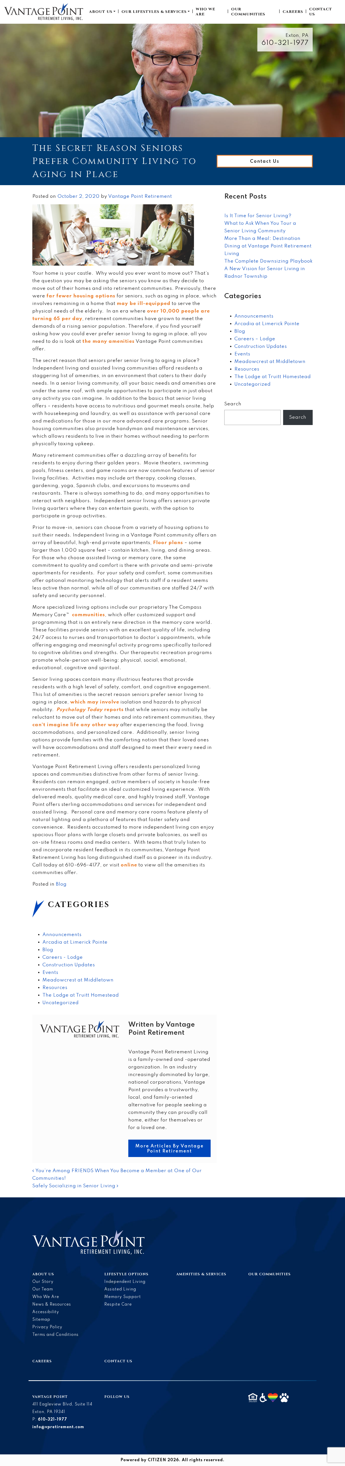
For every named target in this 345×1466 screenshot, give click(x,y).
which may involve (94, 702)
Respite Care (118, 1305)
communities (88, 614)
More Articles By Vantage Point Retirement (169, 1148)
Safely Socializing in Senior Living (74, 1185)
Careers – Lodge (254, 338)
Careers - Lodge (62, 957)
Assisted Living (120, 1289)
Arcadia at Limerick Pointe (75, 942)
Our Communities (248, 12)
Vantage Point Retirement (140, 196)
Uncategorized (60, 1002)
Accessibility (45, 1312)
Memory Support (122, 1297)
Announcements (62, 934)
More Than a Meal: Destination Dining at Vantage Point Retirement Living (268, 246)
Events (50, 972)
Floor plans (168, 542)
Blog (61, 884)
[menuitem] (102, 11)
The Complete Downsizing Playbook (268, 261)
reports (90, 709)
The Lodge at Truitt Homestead (80, 995)
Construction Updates (68, 965)
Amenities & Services (201, 1274)
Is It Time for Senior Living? (258, 215)
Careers (293, 11)
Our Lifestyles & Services (154, 11)
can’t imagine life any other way (75, 724)
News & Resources (51, 1305)
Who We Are (205, 12)
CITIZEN (157, 1460)
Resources (54, 987)
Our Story (43, 1282)
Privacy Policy (47, 1327)
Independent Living (124, 1282)
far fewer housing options (80, 296)
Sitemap (41, 1320)
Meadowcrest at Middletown (78, 980)
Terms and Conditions (55, 1335)
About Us (100, 11)
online (129, 865)
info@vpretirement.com (58, 1427)
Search (232, 404)
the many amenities (108, 341)
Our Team (42, 1289)
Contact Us (320, 12)
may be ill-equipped (143, 303)
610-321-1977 (285, 43)
